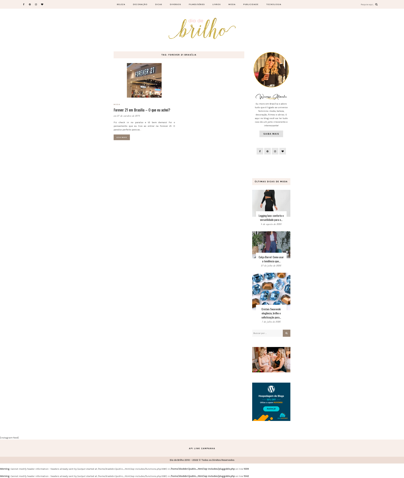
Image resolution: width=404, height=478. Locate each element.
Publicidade (250, 4)
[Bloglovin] (42, 4)
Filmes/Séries (197, 4)
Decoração (140, 4)
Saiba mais (271, 133)
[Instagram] (36, 4)
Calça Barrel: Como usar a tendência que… (271, 259)
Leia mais (121, 137)
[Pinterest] (30, 4)
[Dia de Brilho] (202, 28)
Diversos (175, 4)
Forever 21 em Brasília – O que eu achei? (142, 110)
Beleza (121, 4)
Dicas (158, 4)
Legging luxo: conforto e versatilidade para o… (271, 218)
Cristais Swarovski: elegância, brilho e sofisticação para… (271, 313)
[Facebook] (24, 4)
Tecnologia (273, 4)
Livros (217, 4)
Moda (232, 4)
